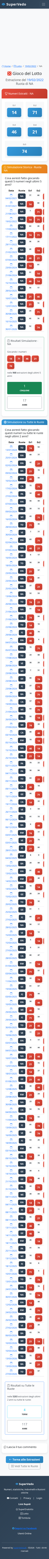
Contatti (13, 1498)
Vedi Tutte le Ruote (26, 1466)
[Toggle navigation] (43, 4)
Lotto (19, 66)
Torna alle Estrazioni (26, 1459)
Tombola (25, 1517)
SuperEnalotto (25, 1509)
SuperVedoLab (20, 1547)
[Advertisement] (24, 33)
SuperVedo (15, 4)
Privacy (27, 1498)
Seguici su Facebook (26, 1528)
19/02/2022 (30, 66)
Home (7, 66)
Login (39, 1498)
